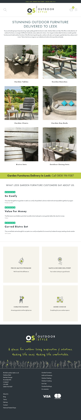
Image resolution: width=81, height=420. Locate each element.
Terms (5, 399)
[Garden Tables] (21, 78)
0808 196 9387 (7, 387)
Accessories (45, 389)
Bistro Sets (21, 164)
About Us (5, 394)
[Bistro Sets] (21, 161)
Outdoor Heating (46, 378)
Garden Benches (60, 82)
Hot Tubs (44, 384)
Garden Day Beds (59, 123)
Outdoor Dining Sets (60, 164)
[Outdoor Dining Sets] (59, 161)
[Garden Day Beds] (59, 119)
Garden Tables (21, 82)
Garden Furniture (46, 373)
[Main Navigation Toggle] (76, 9)
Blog (4, 397)
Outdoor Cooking (47, 381)
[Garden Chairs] (21, 119)
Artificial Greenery (47, 375)
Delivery (5, 402)
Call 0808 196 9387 (40, 175)
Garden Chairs (21, 123)
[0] (71, 11)
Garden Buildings (47, 386)
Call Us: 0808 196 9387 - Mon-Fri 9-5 (40, 1)
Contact (5, 405)
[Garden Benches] (59, 78)
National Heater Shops (9, 408)
